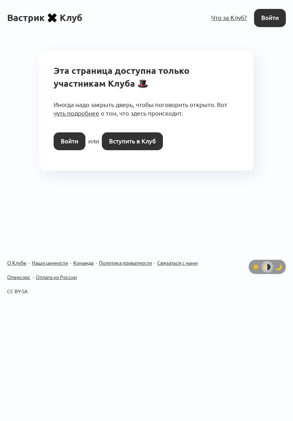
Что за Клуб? (229, 17)
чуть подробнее (76, 113)
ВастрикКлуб (45, 17)
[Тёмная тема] (278, 267)
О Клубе (16, 263)
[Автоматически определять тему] (267, 267)
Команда (83, 263)
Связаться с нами (177, 263)
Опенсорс (18, 277)
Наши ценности (50, 263)
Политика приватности (125, 263)
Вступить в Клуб (132, 141)
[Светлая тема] (256, 267)
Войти (270, 17)
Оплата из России (56, 277)
